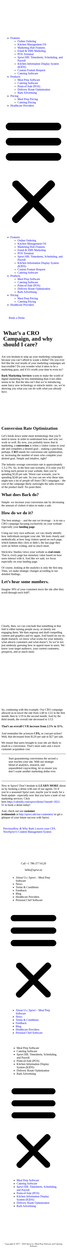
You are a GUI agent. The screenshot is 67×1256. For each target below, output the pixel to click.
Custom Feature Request (31, 70)
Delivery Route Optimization (34, 89)
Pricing (14, 95)
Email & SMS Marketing (32, 50)
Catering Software (28, 73)
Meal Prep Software (29, 79)
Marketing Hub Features (31, 47)
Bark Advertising (27, 92)
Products (15, 76)
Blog (18, 893)
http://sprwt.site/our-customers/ (36, 814)
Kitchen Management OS (32, 44)
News (19, 883)
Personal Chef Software (29, 900)
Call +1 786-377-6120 (33, 863)
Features (15, 38)
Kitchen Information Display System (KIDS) (33, 1066)
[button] (33, 171)
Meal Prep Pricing (28, 99)
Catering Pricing (27, 102)
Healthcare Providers (22, 105)
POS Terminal (26, 54)
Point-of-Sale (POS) (29, 86)
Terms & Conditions (27, 887)
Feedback (21, 890)
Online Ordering (27, 41)
